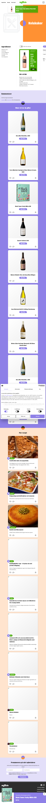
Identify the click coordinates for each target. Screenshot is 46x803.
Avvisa (8, 416)
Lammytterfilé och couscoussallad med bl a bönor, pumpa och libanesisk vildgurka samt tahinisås (22, 640)
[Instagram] (44, 785)
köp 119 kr (23, 175)
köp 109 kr (23, 138)
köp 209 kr (23, 209)
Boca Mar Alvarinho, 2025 (23, 136)
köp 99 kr (23, 277)
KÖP (33, 69)
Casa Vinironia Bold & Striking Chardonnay (23, 309)
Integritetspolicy (41, 789)
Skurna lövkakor (14, 712)
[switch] (17, 411)
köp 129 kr (23, 243)
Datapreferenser (41, 791)
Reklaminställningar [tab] (28, 389)
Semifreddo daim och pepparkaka (18, 461)
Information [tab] (17, 389)
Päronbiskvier (13, 746)
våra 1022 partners (8, 395)
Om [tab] (40, 389)
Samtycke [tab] (6, 389)
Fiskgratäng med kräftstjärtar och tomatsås (21, 496)
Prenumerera (23, 777)
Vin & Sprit (13, 2)
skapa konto (9, 99)
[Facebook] (41, 785)
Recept (8, 2)
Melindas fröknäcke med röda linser (19, 677)
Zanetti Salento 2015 (23, 240)
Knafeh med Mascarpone (16, 530)
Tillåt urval (23, 416)
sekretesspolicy (24, 772)
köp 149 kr (23, 348)
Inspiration (3, 2)
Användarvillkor (41, 787)
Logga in (3, 99)
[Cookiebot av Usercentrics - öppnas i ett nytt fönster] (39, 386)
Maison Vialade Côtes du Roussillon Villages (23, 275)
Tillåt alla (37, 416)
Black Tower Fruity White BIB (23, 206)
